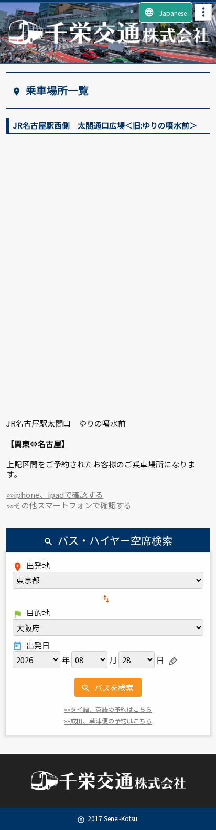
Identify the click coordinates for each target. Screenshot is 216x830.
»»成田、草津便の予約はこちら (108, 720)
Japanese (165, 12)
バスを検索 (107, 687)
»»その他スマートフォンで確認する (69, 504)
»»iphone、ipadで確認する (54, 494)
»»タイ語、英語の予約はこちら (108, 709)
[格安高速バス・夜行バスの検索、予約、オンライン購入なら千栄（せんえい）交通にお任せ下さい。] (107, 41)
